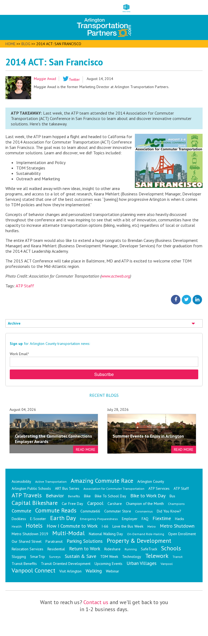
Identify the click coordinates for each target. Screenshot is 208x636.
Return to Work (84, 548)
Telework (156, 556)
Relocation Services (27, 549)
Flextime (161, 518)
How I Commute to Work (72, 526)
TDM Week (109, 556)
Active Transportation (51, 482)
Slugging (19, 556)
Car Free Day (72, 503)
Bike (87, 496)
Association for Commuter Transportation (113, 489)
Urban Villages (141, 563)
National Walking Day (106, 533)
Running (131, 549)
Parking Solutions (85, 541)
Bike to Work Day (147, 495)
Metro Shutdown (177, 526)
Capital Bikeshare (35, 503)
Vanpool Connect (33, 570)
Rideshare (112, 549)
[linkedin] (197, 299)
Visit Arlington (70, 571)
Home (10, 43)
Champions (176, 504)
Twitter (74, 79)
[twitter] (186, 299)
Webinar (112, 571)
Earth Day (63, 518)
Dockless (19, 518)
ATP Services (159, 488)
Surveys (55, 557)
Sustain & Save (80, 556)
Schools (171, 548)
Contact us (95, 602)
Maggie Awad (45, 78)
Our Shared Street (26, 541)
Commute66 (90, 511)
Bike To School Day (110, 496)
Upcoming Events (108, 563)
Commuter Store (117, 511)
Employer (130, 518)
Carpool (95, 503)
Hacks (179, 518)
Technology (131, 556)
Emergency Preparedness (99, 519)
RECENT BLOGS (104, 395)
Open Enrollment (182, 533)
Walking (94, 571)
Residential (56, 549)
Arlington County (150, 481)
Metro (151, 526)
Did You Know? (169, 511)
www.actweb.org (115, 276)
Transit (178, 557)
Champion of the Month (145, 503)
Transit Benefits (24, 563)
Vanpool (167, 564)
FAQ (145, 518)
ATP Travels (27, 495)
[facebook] (175, 299)
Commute (21, 511)
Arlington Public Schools (31, 488)
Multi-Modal (68, 533)
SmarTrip (37, 556)
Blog (25, 43)
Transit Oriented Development (65, 563)
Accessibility (21, 481)
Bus (172, 496)
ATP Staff (25, 285)
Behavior (55, 495)
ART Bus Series (67, 488)
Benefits (74, 496)
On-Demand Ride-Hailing (145, 534)
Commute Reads (55, 510)
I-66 (105, 526)
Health (17, 526)
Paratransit (54, 541)
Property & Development (139, 540)
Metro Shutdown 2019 (30, 533)
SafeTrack (149, 549)
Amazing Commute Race (102, 480)
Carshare (115, 503)
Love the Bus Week (127, 526)
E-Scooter (38, 518)
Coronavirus (144, 511)
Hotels (34, 525)
